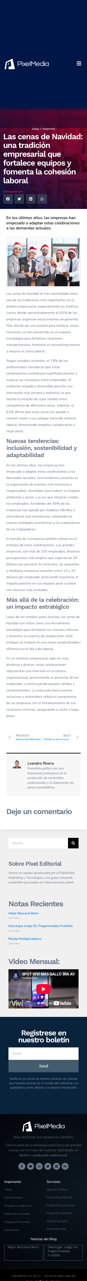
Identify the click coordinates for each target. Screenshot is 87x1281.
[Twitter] (47, 1166)
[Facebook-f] (21, 1166)
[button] (8, 199)
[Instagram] (39, 1166)
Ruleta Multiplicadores (24, 939)
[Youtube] (30, 1166)
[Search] (73, 843)
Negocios (48, 129)
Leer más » (14, 918)
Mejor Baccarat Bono (23, 913)
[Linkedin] (56, 1166)
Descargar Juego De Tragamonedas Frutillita (40, 926)
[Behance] (65, 1166)
